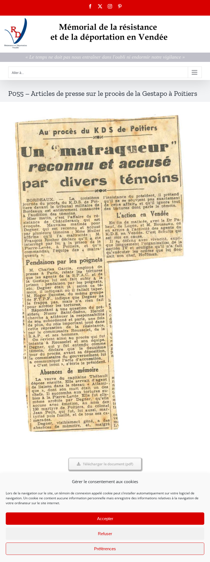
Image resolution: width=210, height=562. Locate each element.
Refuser (105, 533)
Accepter (105, 518)
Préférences (105, 548)
